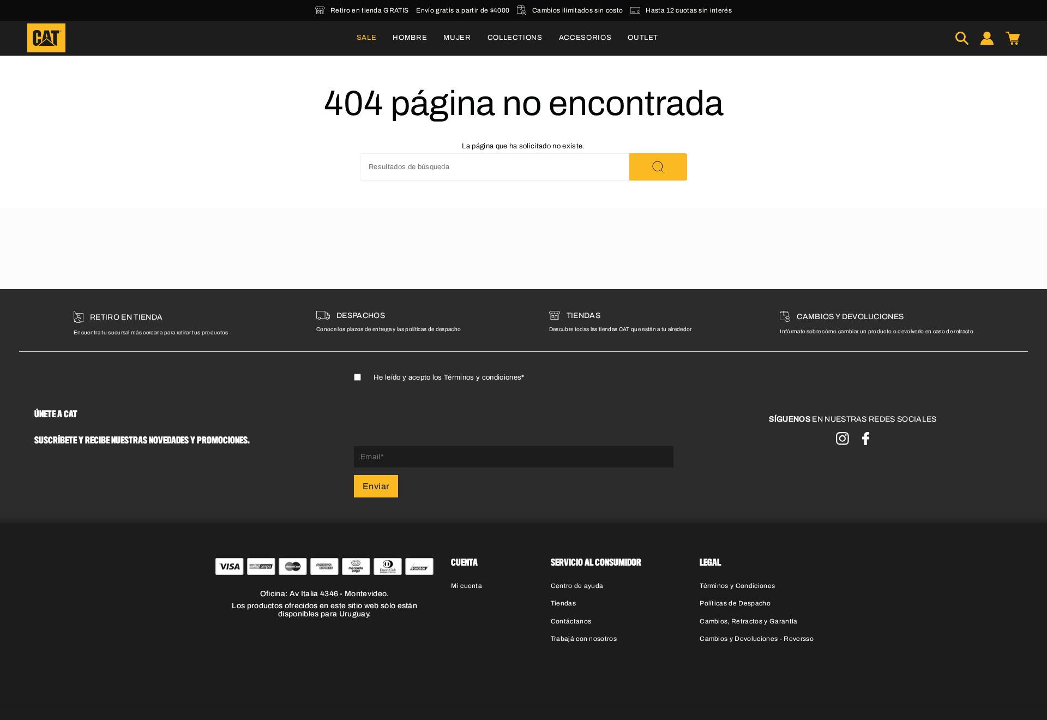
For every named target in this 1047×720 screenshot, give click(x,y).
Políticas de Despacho (735, 603)
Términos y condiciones (482, 377)
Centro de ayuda (577, 586)
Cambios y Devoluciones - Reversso (757, 639)
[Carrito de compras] (1013, 38)
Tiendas (563, 603)
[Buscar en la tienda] (658, 167)
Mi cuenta (466, 586)
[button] (409, 38)
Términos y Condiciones (737, 586)
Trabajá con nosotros (584, 639)
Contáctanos (571, 621)
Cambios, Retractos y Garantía (748, 621)
